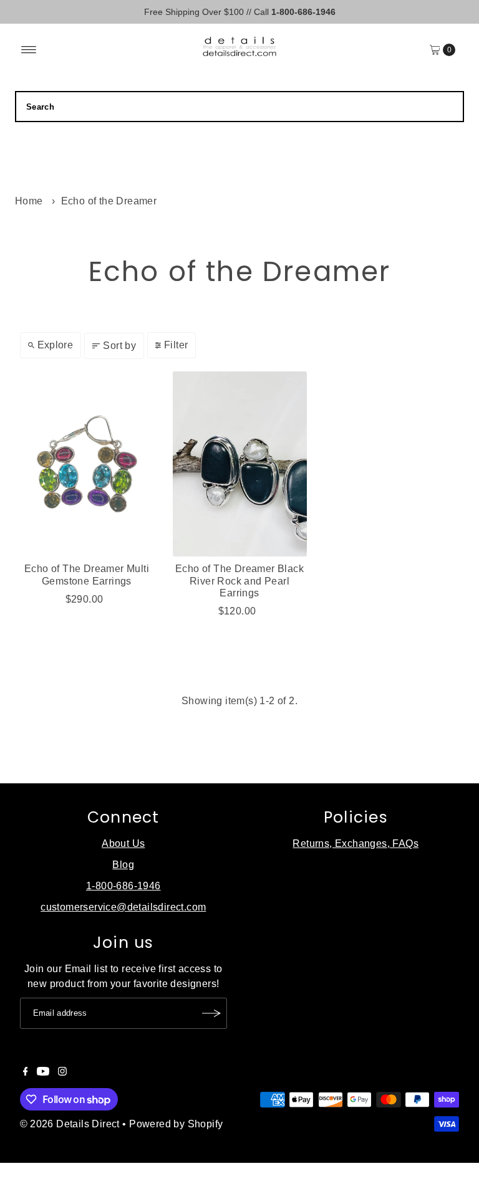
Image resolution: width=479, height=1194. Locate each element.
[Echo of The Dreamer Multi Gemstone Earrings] (87, 463)
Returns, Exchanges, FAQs (356, 843)
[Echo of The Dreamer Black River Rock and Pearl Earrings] (240, 463)
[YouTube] (43, 1072)
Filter (176, 345)
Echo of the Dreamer (109, 201)
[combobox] (239, 106)
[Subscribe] (211, 1013)
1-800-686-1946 (123, 886)
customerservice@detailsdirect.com (123, 907)
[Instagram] (62, 1072)
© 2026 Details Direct (70, 1124)
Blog (123, 864)
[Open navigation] (29, 49)
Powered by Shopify (176, 1124)
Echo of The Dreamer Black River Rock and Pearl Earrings (239, 580)
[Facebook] (25, 1072)
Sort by (119, 345)
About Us (123, 843)
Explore (55, 345)
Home (29, 201)
